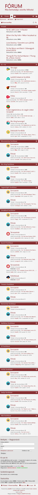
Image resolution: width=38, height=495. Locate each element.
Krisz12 (17, 92)
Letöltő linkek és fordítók (20, 77)
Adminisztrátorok (11, 467)
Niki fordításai (6, 416)
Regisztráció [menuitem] (37, 17)
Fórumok (12, 17)
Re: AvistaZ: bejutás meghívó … (29, 90)
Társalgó (14, 68)
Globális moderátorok (22, 467)
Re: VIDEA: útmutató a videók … (25, 99)
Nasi (24, 482)
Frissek (3, 27)
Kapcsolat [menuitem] (23, 485)
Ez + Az (3, 64)
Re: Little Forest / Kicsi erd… (28, 157)
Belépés (11, 19)
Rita (16, 82)
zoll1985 (17, 251)
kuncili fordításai (7, 243)
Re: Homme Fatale (26, 180)
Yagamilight (17, 196)
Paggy (16, 219)
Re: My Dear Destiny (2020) (28, 236)
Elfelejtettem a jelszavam (7, 450)
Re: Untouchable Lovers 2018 (29, 330)
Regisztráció (19, 19)
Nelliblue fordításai (8, 323)
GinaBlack (17, 228)
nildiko (12, 117)
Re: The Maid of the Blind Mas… (29, 316)
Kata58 (16, 73)
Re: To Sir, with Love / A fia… (28, 148)
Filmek (13, 154)
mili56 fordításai (7, 369)
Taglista (15, 17)
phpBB (9, 488)
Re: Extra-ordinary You (27, 353)
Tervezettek (14, 232)
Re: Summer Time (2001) (27, 362)
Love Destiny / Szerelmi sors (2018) (20, 43)
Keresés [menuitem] (36, 23)
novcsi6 (17, 341)
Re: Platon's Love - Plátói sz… (29, 409)
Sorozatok (14, 144)
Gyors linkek (2, 17)
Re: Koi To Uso (25, 432)
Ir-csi (16, 410)
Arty (21, 492)
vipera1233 (17, 238)
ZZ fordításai (5, 346)
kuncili (18, 268)
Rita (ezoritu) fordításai (9, 141)
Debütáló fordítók (17, 131)
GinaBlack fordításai (8, 210)
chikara (17, 127)
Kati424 (17, 182)
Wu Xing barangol (17, 121)
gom (16, 136)
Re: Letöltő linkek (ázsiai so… (29, 81)
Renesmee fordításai (8, 304)
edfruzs (17, 433)
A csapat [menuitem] (31, 485)
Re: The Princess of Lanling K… (29, 399)
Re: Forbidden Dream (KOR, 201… (26, 270)
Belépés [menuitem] (34, 17)
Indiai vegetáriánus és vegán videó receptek (20, 111)
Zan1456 (13, 101)
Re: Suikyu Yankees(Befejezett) (29, 422)
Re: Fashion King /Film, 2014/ (28, 386)
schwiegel (17, 205)
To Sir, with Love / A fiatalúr (17, 30)
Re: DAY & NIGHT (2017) (28, 171)
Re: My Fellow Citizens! (27, 291)
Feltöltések (14, 276)
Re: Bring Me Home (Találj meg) (29, 259)
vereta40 (17, 159)
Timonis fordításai (7, 284)
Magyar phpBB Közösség (23, 493)
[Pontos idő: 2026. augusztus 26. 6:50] (33, 22)
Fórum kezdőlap (13, 485)
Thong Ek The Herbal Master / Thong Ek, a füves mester (20, 57)
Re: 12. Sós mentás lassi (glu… (25, 115)
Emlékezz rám (26, 450)
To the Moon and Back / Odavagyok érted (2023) (20, 49)
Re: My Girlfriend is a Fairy (28, 227)
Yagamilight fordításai (9, 187)
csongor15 (17, 261)
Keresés (4, 19)
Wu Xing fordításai (7, 164)
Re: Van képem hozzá (27, 71)
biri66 (12, 272)
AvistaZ (13, 87)
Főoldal (6, 16)
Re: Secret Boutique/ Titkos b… (29, 194)
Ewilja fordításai (6, 392)
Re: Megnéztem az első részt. (29, 125)
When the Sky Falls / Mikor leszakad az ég (21, 36)
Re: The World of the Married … (29, 250)
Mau (16, 378)
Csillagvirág (18, 364)
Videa (12, 96)
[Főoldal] (19, 7)
